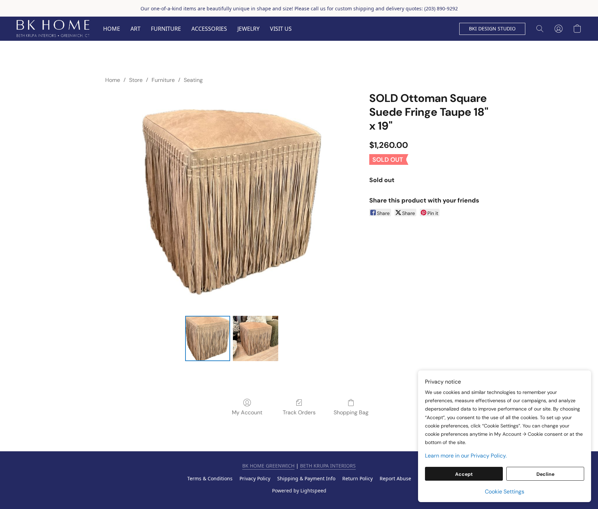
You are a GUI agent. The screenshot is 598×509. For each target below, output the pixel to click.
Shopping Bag (351, 412)
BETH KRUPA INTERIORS (328, 465)
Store (136, 80)
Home (112, 80)
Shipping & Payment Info (306, 478)
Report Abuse (395, 478)
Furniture (163, 80)
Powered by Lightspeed (299, 490)
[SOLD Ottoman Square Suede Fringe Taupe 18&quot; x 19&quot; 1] (255, 338)
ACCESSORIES (209, 28)
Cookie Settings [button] (504, 491)
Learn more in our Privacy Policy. (466, 455)
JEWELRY (248, 28)
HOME (111, 28)
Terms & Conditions (210, 478)
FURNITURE (166, 28)
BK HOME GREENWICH (268, 465)
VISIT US (281, 28)
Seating (193, 80)
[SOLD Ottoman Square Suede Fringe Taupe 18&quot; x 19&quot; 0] (207, 338)
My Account (247, 412)
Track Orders (299, 412)
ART (135, 28)
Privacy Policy (254, 478)
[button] (53, 28)
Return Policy (357, 478)
